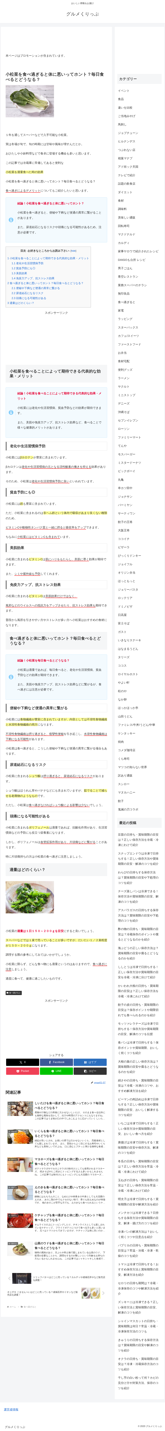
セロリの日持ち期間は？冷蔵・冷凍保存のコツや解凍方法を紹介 (138, 1288)
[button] (90, 1071)
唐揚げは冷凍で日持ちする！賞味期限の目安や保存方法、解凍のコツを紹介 (138, 1148)
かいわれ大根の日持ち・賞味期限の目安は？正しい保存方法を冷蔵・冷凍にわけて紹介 (138, 991)
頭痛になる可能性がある (29, 298)
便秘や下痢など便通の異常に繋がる (36, 288)
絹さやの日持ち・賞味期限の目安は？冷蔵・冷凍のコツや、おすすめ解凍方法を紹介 (138, 1086)
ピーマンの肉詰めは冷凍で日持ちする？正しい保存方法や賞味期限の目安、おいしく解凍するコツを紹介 (138, 1107)
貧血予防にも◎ (23, 268)
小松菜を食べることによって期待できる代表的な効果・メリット (48, 258)
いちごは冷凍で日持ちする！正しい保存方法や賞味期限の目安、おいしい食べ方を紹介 (138, 1128)
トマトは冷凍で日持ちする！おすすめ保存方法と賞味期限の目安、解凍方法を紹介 (138, 1269)
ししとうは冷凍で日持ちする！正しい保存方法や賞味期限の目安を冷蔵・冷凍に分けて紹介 (138, 972)
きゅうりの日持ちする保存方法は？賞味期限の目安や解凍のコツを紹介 (138, 1345)
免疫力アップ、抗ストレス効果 (33, 278)
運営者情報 (11, 1409)
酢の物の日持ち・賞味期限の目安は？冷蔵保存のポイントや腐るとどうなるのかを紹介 (138, 934)
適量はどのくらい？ (20, 303)
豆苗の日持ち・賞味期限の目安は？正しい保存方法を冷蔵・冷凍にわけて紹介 (138, 840)
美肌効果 (19, 273)
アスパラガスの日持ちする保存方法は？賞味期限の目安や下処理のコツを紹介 (138, 915)
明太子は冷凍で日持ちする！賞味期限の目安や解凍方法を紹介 (138, 1201)
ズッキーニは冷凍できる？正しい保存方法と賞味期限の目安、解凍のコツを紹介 (138, 1307)
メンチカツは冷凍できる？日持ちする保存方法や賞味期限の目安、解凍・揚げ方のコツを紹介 (138, 1218)
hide (73, 250)
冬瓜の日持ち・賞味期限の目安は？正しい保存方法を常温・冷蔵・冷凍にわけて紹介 (138, 1166)
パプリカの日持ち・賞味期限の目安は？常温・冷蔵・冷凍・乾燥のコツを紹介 (138, 1250)
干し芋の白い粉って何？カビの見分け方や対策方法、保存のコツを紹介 (138, 1383)
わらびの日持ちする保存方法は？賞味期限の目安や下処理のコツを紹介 (138, 877)
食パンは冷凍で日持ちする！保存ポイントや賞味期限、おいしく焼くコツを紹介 (138, 1048)
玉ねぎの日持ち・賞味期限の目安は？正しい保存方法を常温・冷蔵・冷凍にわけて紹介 (138, 1185)
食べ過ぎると (15, 993)
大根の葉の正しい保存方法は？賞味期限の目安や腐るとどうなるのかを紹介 (138, 1067)
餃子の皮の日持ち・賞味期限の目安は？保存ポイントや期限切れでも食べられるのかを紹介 (138, 1010)
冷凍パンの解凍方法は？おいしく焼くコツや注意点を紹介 (138, 1234)
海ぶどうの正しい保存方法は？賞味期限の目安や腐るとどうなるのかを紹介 (138, 953)
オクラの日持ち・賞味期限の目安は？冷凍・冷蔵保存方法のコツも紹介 (138, 1364)
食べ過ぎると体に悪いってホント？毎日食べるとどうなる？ (45, 283)
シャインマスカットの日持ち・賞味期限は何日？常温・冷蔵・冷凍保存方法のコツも (138, 1326)
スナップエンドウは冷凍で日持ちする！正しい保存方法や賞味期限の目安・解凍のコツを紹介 (138, 859)
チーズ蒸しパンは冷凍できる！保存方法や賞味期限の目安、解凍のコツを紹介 (138, 896)
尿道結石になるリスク (28, 293)
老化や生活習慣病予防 (28, 263)
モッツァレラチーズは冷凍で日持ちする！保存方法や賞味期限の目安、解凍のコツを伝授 (138, 1029)
